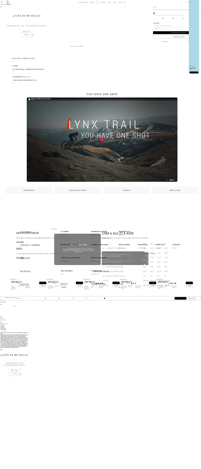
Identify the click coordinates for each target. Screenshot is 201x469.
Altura (15, 370)
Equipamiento (103, 2)
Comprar (194, 72)
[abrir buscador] (185, 1)
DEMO (124, 2)
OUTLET (109, 2)
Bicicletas (92, 2)
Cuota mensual (2, 328)
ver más (20, 241)
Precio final (2, 324)
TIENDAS (119, 2)
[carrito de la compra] (188, 1)
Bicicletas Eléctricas (83, 2)
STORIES (114, 2)
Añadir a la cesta (191, 298)
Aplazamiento (2, 326)
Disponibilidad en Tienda (180, 298)
